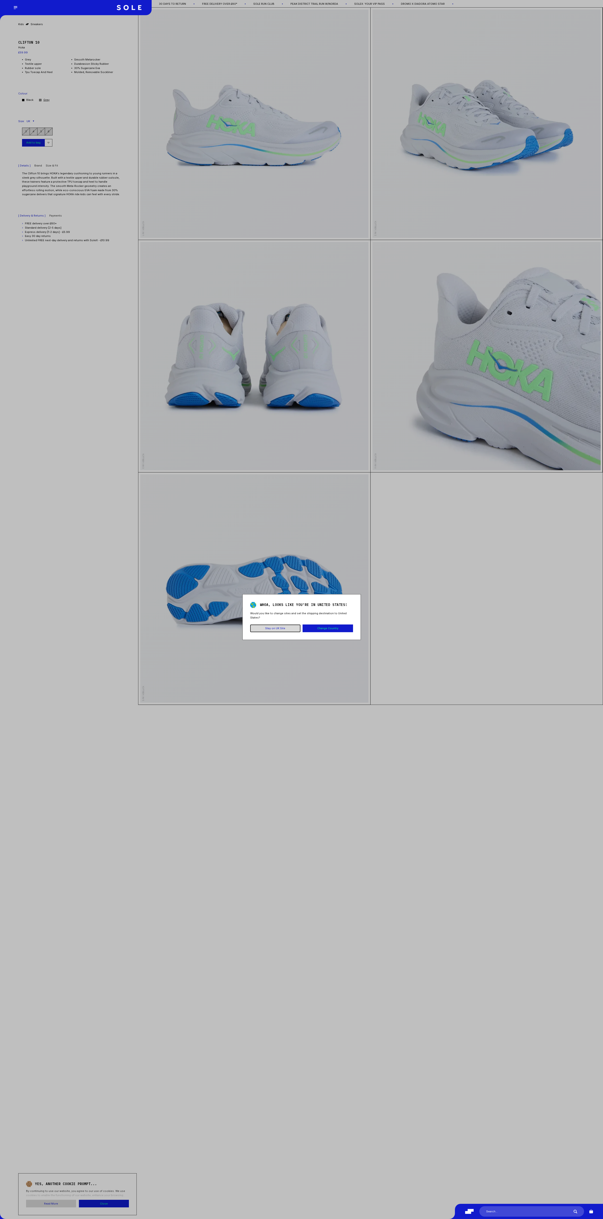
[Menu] (15, 7)
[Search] (575, 1211)
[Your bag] (591, 1211)
